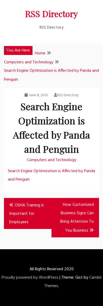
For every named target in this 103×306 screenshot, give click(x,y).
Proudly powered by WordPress (30, 277)
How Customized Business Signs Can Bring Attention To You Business (77, 217)
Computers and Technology (51, 160)
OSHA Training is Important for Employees (26, 214)
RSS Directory (51, 13)
